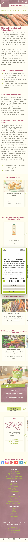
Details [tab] (14, 254)
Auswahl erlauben (14, 288)
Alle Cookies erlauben (14, 291)
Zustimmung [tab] (6, 254)
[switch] (11, 281)
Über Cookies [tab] (21, 254)
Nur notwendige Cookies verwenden (14, 285)
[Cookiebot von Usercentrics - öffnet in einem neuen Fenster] (19, 250)
